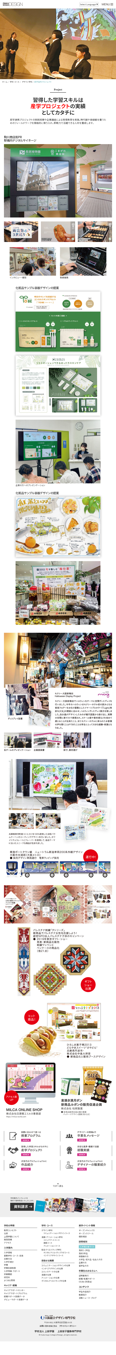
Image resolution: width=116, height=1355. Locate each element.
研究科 (7, 1277)
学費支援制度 (10, 1268)
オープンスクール (86, 1233)
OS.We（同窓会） (85, 1281)
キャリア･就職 (10, 1285)
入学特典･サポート (12, 1271)
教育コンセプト (10, 1230)
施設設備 (8, 1239)
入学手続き (9, 1261)
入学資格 (8, 1252)
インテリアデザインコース (53, 1255)
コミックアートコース (51, 1240)
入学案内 (8, 1247)
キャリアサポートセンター (14, 1290)
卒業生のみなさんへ (88, 1270)
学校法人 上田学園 (44, 1331)
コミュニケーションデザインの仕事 (55, 1265)
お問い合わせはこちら (48, 1326)
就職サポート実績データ (14, 1296)
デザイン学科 (27, 81)
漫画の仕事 (46, 1274)
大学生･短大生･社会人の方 (90, 1259)
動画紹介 (83, 1294)
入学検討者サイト (87, 1246)
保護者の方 (84, 1256)
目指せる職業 (47, 1260)
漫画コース (47, 1242)
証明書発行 (84, 1275)
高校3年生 (83, 1253)
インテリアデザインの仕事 (52, 1268)
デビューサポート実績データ (16, 1299)
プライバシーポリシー (67, 1326)
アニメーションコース (51, 1245)
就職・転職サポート (87, 1278)
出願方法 (8, 1258)
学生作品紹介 (85, 1291)
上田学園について (11, 1236)
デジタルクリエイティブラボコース (56, 1252)
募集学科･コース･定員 (13, 1255)
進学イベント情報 (87, 1225)
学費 (6, 1264)
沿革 (6, 1233)
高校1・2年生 (84, 1250)
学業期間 (8, 1274)
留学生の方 (84, 1265)
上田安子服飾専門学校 (69, 1331)
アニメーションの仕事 (50, 1277)
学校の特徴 (9, 1225)
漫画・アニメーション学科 (52, 1237)
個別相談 (83, 1236)
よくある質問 (9, 1280)
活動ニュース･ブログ (87, 1297)
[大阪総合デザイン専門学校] (13, 4)
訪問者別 (83, 1241)
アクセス (7, 1242)
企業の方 (83, 1262)
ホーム (4, 81)
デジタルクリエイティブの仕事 (53, 1280)
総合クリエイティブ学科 (51, 1249)
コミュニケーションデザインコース (56, 1233)
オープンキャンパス (87, 1230)
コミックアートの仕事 (50, 1271)
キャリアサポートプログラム (15, 1293)
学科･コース (14, 81)
